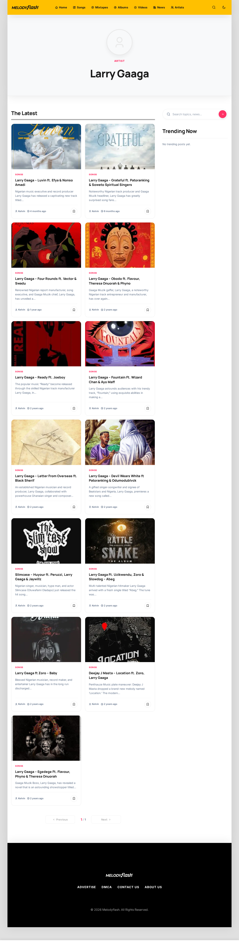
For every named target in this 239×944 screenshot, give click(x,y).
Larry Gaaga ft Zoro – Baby (36, 673)
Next (104, 819)
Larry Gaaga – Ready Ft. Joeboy (40, 377)
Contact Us (128, 887)
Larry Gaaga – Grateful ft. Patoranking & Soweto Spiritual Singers (119, 182)
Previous (62, 819)
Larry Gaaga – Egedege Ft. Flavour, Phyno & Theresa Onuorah (42, 773)
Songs (19, 174)
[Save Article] (74, 211)
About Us (153, 887)
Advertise (86, 887)
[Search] (214, 7)
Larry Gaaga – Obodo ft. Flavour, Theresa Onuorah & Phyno (114, 280)
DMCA (107, 887)
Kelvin (21, 211)
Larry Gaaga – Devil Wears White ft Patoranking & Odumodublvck (116, 478)
